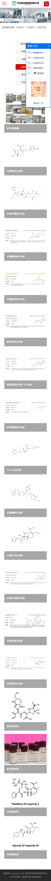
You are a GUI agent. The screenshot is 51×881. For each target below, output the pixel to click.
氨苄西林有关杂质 (15, 342)
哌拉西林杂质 (13, 726)
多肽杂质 (25, 59)
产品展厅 (31, 27)
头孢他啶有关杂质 (15, 641)
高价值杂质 (25, 44)
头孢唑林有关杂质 (15, 171)
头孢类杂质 (41, 27)
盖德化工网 (27, 877)
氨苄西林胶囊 (13, 128)
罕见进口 (25, 82)
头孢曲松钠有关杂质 (16, 299)
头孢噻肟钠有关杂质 (16, 256)
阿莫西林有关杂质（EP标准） (20, 385)
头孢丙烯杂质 (13, 854)
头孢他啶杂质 (13, 812)
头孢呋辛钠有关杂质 (16, 598)
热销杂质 (25, 51)
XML (11, 877)
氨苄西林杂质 (13, 769)
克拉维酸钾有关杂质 (16, 427)
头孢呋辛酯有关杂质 (16, 214)
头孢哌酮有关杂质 (15, 513)
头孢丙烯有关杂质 (15, 684)
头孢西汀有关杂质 (15, 555)
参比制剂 (25, 74)
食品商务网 (36, 877)
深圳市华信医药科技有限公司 (36, 873)
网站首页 (21, 27)
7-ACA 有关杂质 (14, 470)
